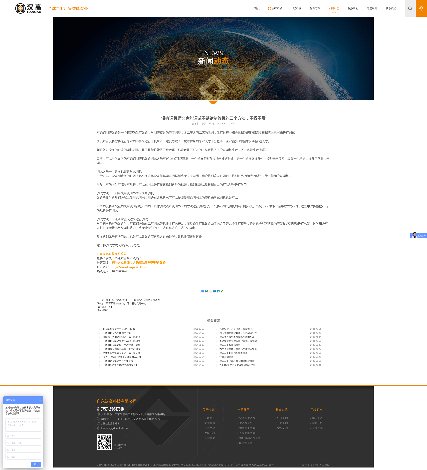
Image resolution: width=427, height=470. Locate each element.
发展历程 (209, 433)
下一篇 (121, 303)
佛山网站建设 (322, 464)
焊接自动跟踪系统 (250, 438)
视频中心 (353, 8)
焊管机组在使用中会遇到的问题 (119, 329)
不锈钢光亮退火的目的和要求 (118, 361)
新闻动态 (334, 8)
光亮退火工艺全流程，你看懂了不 (237, 329)
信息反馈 (317, 423)
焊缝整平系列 (247, 428)
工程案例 (296, 8)
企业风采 (209, 438)
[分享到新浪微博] (210, 291)
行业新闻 (282, 418)
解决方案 (315, 8)
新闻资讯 (282, 409)
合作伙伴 (317, 428)
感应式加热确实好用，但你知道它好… (239, 333)
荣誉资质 (209, 423)
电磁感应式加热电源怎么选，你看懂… (122, 337)
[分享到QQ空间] (206, 291)
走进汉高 (372, 8)
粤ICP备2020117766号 (261, 464)
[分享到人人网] (218, 291)
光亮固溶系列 (247, 433)
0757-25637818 (112, 408)
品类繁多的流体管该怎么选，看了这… (122, 353)
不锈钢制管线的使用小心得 (117, 333)
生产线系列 (246, 423)
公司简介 (209, 418)
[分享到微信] (222, 291)
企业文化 (209, 428)
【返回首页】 (104, 310)
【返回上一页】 (105, 306)
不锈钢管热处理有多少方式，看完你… (239, 341)
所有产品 (277, 8)
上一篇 (128, 300)
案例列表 (317, 418)
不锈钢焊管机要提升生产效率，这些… (122, 345)
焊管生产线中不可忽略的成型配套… (238, 337)
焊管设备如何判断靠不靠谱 (234, 353)
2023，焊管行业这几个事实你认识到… (123, 357)
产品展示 (244, 409)
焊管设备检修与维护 (230, 345)
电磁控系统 (246, 443)
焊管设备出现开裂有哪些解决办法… (238, 361)
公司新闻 (282, 423)
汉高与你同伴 (227, 357)
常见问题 (282, 428)
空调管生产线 (247, 418)
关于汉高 (209, 409)
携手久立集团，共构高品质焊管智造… (239, 349)
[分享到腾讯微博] (214, 291)
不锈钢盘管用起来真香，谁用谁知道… (122, 349)
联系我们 (391, 8)
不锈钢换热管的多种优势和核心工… (121, 365)
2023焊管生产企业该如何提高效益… (239, 365)
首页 (257, 8)
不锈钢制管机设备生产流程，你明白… (122, 341)
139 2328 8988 (110, 423)
